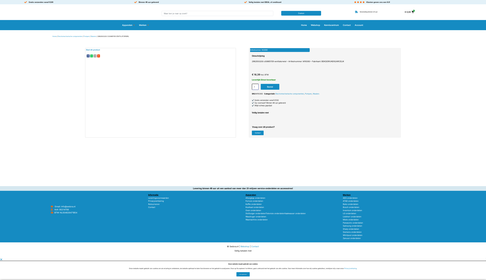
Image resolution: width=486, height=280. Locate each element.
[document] (243, 268)
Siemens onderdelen (352, 232)
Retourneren (154, 204)
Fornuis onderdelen (254, 201)
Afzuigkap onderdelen (255, 198)
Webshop (244, 246)
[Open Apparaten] (134, 25)
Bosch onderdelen (351, 207)
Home (54, 36)
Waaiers (93, 36)
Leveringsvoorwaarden (158, 198)
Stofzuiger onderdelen (256, 213)
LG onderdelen (349, 213)
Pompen (86, 36)
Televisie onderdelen (275, 213)
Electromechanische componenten (70, 36)
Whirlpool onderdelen (352, 235)
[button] (88, 55)
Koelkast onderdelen (255, 207)
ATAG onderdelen (351, 201)
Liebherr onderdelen (352, 216)
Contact (151, 207)
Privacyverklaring (156, 201)
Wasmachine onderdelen (257, 219)
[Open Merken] (148, 25)
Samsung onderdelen (352, 226)
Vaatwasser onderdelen (295, 213)
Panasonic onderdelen (353, 223)
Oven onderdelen (253, 210)
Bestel (270, 87)
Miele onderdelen (351, 219)
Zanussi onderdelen (352, 238)
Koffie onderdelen (254, 204)
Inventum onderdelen (352, 210)
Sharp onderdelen (351, 229)
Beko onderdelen (350, 204)
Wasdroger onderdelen (256, 216)
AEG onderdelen (350, 198)
